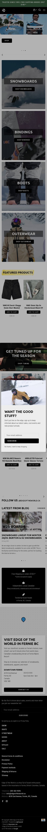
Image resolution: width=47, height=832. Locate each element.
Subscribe (12, 441)
